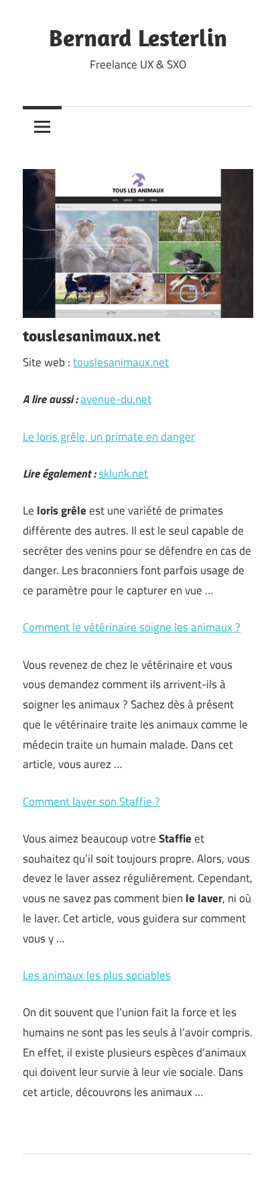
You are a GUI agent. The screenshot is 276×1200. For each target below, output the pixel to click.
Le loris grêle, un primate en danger (109, 436)
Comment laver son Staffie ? (91, 801)
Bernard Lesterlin (138, 37)
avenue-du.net (115, 399)
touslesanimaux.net (121, 362)
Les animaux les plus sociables (97, 975)
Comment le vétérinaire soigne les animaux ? (131, 627)
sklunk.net (123, 473)
